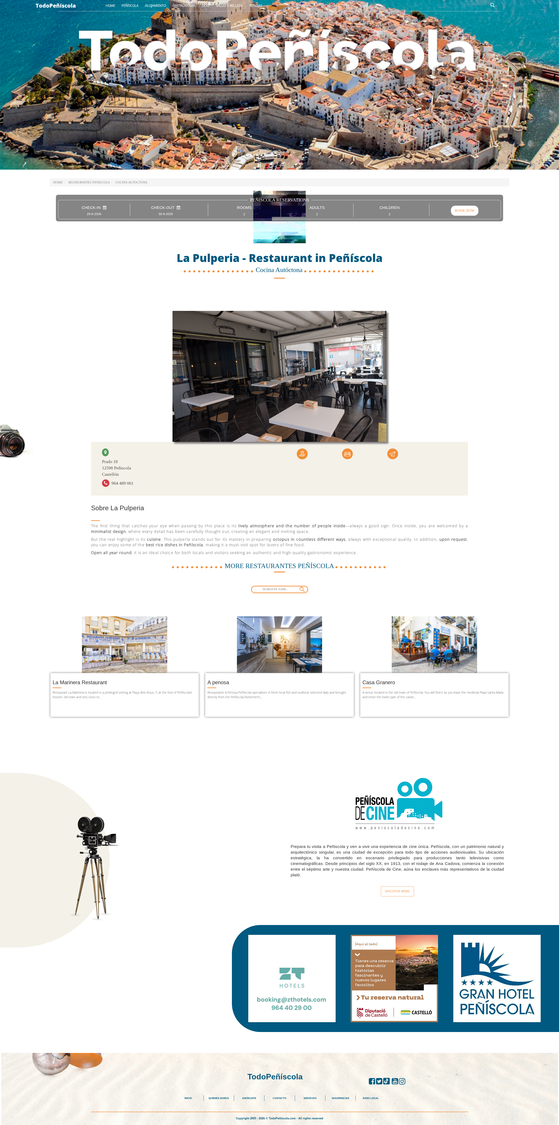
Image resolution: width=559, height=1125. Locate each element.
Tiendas (255, 5)
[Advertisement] (279, 1042)
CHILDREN (390, 208)
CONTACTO (279, 1098)
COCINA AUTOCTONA (131, 182)
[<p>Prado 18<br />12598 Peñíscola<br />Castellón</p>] (105, 452)
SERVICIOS (310, 1098)
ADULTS (317, 208)
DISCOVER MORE (397, 891)
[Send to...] (392, 453)
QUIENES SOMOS (219, 1098)
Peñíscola (130, 5)
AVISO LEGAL (371, 1098)
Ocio (205, 5)
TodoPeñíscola (56, 5)
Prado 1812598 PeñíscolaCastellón (116, 467)
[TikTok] (387, 1081)
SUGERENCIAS (340, 1098)
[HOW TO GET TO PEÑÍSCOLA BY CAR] (302, 453)
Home (110, 5)
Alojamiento (155, 5)
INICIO (188, 1098)
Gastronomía (184, 5)
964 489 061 (121, 483)
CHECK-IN (92, 208)
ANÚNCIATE (249, 1098)
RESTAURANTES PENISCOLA (89, 182)
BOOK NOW (464, 210)
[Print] (347, 453)
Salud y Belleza (229, 5)
